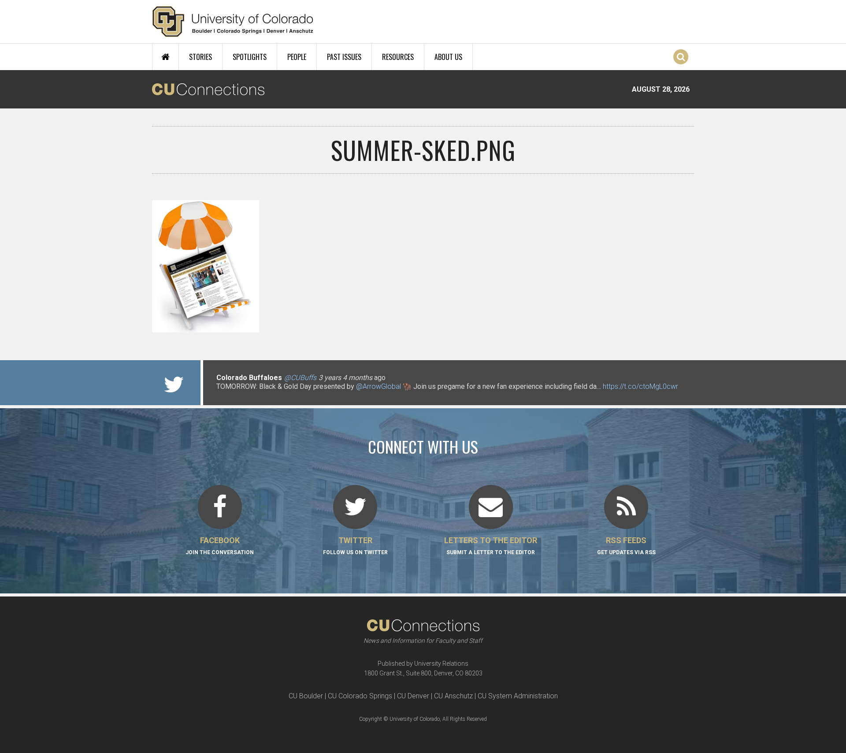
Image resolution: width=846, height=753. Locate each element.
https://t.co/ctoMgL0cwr (640, 386)
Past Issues (344, 57)
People (296, 57)
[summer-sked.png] (423, 328)
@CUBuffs (300, 377)
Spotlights (250, 57)
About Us (448, 57)
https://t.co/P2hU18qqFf (253, 395)
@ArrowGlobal (378, 386)
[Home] (233, 21)
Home (165, 57)
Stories (200, 57)
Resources (398, 57)
